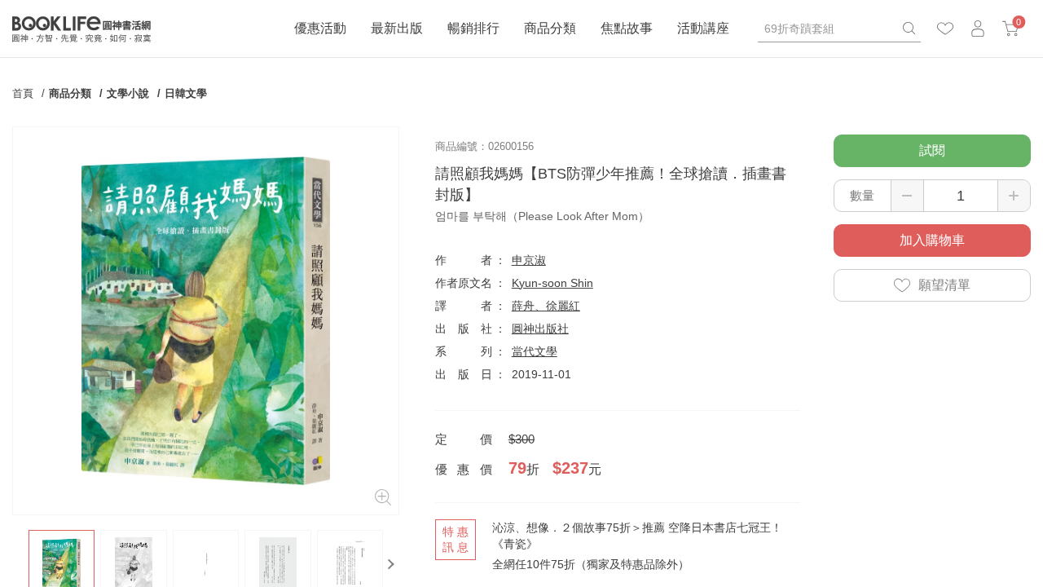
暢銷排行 (473, 28)
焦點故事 (627, 28)
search (908, 28)
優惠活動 (320, 28)
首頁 (22, 93)
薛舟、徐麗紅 (546, 305)
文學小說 (128, 93)
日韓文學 (186, 93)
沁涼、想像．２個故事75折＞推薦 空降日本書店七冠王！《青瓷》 (637, 535)
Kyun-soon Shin (552, 282)
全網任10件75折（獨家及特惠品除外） (590, 564)
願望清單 (944, 285)
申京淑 (529, 260)
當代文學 (534, 351)
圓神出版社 (540, 328)
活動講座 (703, 28)
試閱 (932, 150)
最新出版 (397, 28)
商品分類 (550, 28)
